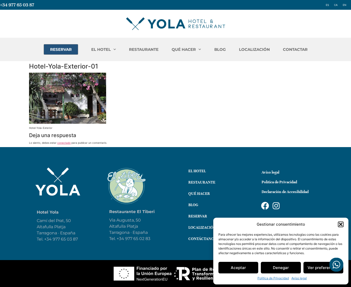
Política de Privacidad (273, 278)
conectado (64, 142)
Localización (202, 227)
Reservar (197, 216)
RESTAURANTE (144, 49)
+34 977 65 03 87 (17, 5)
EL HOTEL (101, 49)
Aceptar (238, 267)
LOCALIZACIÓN (254, 49)
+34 (121, 238)
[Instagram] (276, 206)
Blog (193, 205)
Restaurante (201, 182)
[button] (340, 224)
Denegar (281, 267)
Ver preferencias (323, 267)
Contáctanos (202, 238)
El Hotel (197, 171)
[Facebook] (265, 206)
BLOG (220, 49)
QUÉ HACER (184, 49)
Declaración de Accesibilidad (285, 191)
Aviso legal (299, 278)
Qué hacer (199, 193)
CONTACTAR (295, 49)
